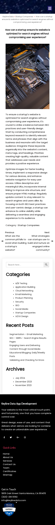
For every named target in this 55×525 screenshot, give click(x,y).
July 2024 (20, 378)
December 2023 (23, 381)
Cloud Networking (24, 290)
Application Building (25, 287)
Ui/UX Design (21, 316)
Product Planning (24, 297)
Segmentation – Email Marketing (26, 334)
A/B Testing (21, 283)
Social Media (21, 309)
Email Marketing (23, 294)
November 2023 (23, 385)
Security (19, 301)
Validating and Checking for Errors (27, 360)
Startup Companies (24, 16)
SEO (17, 305)
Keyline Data (8, 16)
